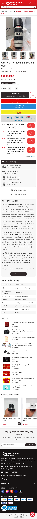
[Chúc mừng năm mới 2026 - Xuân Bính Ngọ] (6, 324)
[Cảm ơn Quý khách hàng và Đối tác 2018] (6, 366)
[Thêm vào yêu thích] (19, 407)
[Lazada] (16, 491)
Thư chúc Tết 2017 (17, 372)
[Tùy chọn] (19, 423)
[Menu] (2, 3)
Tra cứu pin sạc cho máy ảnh (20, 351)
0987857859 (16, 183)
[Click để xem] (18, 34)
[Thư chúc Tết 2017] (6, 373)
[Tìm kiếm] (34, 7)
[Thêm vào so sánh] (19, 411)
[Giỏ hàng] (34, 3)
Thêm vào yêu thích (19, 190)
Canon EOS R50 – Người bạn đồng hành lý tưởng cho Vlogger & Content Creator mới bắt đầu (23, 331)
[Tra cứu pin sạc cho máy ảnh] (6, 352)
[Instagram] (7, 491)
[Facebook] (2, 491)
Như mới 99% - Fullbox (8, 83)
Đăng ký (30, 445)
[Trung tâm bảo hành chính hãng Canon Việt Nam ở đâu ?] (6, 380)
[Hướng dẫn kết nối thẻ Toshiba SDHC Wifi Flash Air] (6, 387)
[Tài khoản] (30, 3)
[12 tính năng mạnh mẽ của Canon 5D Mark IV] (6, 359)
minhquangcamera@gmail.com (16, 475)
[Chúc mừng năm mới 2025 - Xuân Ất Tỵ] (6, 339)
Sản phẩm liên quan (10, 395)
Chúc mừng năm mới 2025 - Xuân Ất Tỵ (23, 337)
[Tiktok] (20, 491)
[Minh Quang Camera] (13, 3)
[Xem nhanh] (19, 403)
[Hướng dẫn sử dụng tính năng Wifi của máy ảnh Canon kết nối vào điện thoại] (6, 345)
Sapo (23, 517)
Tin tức (4, 319)
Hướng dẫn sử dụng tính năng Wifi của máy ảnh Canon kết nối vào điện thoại (23, 344)
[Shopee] (11, 491)
